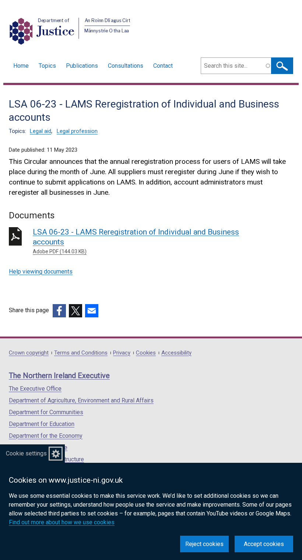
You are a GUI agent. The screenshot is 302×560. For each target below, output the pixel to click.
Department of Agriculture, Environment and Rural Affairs (81, 400)
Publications (82, 65)
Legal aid (40, 131)
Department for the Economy (45, 435)
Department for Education (41, 423)
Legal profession (77, 131)
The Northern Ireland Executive (59, 375)
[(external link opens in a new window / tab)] (59, 310)
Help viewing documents (41, 271)
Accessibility (176, 353)
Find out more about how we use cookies (62, 522)
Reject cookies (204, 543)
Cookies (146, 353)
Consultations (125, 65)
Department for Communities (46, 412)
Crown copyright (29, 353)
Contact (163, 65)
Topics (47, 65)
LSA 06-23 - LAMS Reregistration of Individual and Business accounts (136, 241)
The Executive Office (35, 388)
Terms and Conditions (81, 353)
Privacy (121, 353)
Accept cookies (264, 543)
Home (21, 65)
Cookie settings (26, 453)
